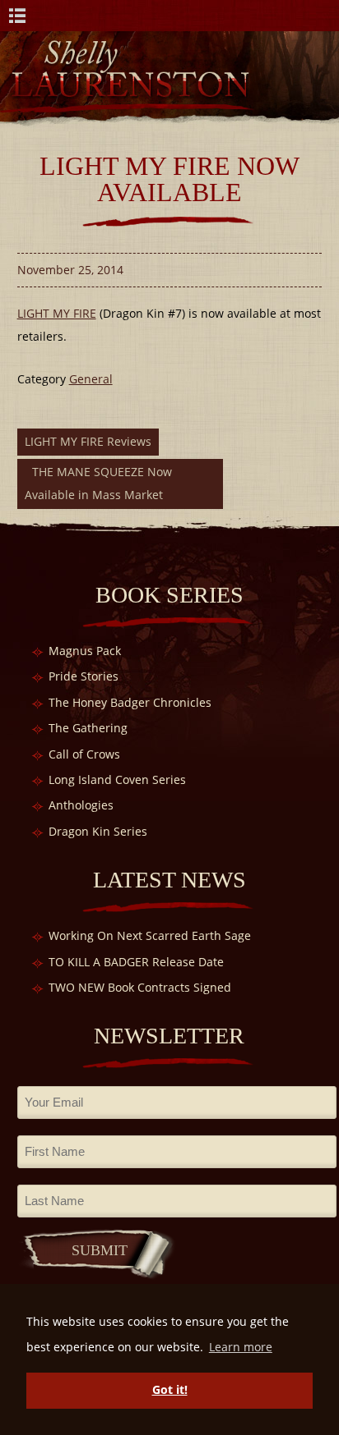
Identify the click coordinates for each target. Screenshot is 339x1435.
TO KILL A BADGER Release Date (136, 962)
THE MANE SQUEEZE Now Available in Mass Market (98, 483)
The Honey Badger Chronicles (130, 702)
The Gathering (88, 728)
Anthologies (81, 805)
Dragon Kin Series (98, 831)
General (91, 379)
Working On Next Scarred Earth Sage (150, 935)
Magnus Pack (85, 650)
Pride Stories (83, 676)
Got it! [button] (170, 1389)
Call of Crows (84, 754)
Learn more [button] (240, 1347)
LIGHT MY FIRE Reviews (88, 441)
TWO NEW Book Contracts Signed (140, 987)
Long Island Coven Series (117, 779)
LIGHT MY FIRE (56, 313)
